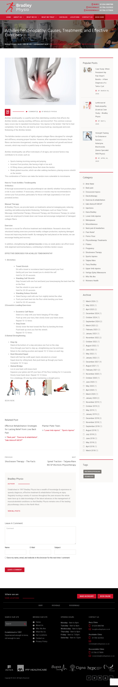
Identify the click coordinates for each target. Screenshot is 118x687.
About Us (18, 17)
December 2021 (92, 362)
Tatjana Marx (91, 260)
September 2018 (92, 426)
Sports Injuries (91, 256)
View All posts (14, 511)
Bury (41, 605)
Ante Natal (90, 184)
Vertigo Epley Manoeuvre (96, 272)
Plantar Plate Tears (51, 426)
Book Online (105, 596)
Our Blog (63, 17)
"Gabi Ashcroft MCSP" (14, 440)
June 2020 (90, 382)
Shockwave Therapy (94, 252)
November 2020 (92, 374)
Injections (89, 208)
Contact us (87, 17)
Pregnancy (90, 248)
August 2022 (91, 346)
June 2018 (90, 438)
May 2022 (90, 354)
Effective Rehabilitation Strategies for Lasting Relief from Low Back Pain (21, 429)
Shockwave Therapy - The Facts (20, 461)
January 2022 (91, 358)
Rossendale (74, 605)
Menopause (90, 220)
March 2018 (90, 450)
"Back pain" (11, 437)
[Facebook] (89, 678)
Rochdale (56, 605)
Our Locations (41, 635)
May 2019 (90, 410)
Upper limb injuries (93, 268)
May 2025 (90, 305)
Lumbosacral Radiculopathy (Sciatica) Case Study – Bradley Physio (101, 109)
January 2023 (91, 334)
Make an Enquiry (87, 596)
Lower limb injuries (93, 216)
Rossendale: (99, 10)
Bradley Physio (50, 111)
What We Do (32, 17)
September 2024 (92, 321)
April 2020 (90, 390)
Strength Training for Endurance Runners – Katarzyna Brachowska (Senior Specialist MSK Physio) (102, 143)
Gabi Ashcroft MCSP (94, 204)
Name (7, 547)
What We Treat (48, 17)
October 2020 (91, 378)
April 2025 (90, 309)
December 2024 (92, 313)
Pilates (88, 244)
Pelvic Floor (90, 236)
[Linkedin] (111, 678)
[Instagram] (100, 678)
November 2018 (92, 422)
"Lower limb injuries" (52, 430)
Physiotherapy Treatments (96, 240)
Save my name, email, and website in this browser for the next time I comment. (38, 558)
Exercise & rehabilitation (95, 200)
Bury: (103, 4)
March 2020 (90, 394)
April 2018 (90, 446)
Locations (74, 17)
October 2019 (91, 406)
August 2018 (91, 430)
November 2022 (92, 338)
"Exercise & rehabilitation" (27, 437)
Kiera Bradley (91, 212)
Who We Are (91, 276)
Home (8, 17)
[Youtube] (105, 678)
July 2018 (90, 434)
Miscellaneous (91, 224)
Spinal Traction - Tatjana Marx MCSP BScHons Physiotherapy (61, 463)
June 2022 (90, 350)
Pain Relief (90, 232)
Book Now (99, 17)
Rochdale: (100, 7)
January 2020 (91, 398)
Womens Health (92, 281)
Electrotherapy (91, 196)
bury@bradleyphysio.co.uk (101, 629)
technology (89, 476)
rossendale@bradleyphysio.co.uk (103, 656)
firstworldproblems (92, 471)
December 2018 (92, 418)
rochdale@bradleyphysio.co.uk (99, 644)
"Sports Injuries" (68, 430)
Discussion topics (93, 192)
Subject (57, 547)
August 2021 (91, 366)
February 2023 (91, 329)
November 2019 (92, 402)
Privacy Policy (41, 641)
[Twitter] (94, 678)
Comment (32, 111)
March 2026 (90, 301)
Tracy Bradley (91, 264)
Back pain (89, 188)
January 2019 (91, 414)
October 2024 (91, 317)
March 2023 (90, 325)
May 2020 (90, 386)
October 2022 (91, 342)
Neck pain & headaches (95, 228)
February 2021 (91, 370)
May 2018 (90, 442)
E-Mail (32, 547)
